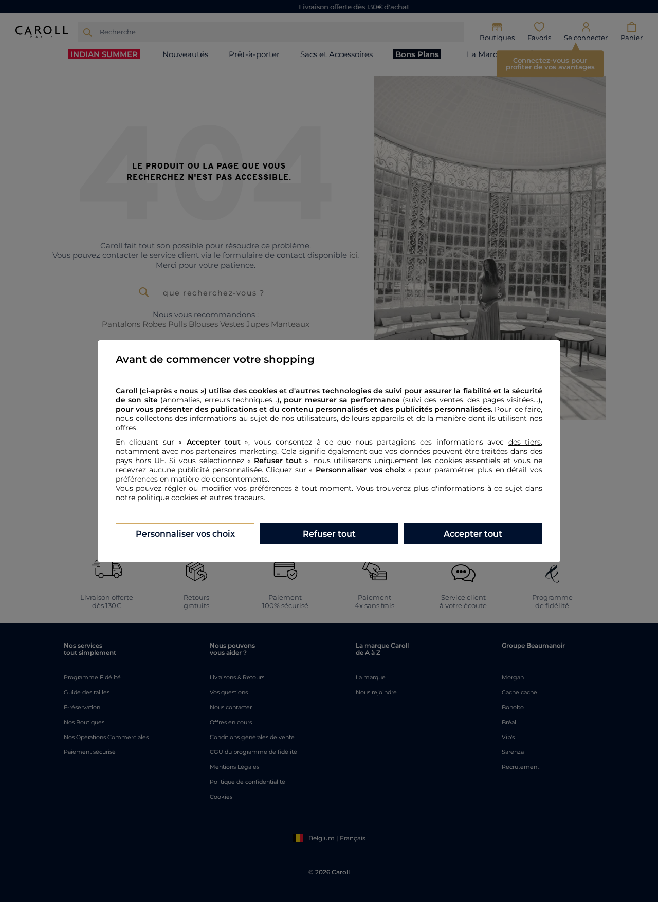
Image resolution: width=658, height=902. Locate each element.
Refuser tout (329, 534)
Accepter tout (473, 534)
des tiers (524, 442)
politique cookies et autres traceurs (200, 497)
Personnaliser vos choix (185, 534)
